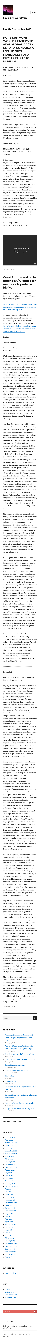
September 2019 (11, 1186)
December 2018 (11, 1203)
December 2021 (11, 1151)
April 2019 (9, 1194)
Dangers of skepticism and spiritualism (20, 1103)
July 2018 (8, 1216)
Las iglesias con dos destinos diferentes (20, 1060)
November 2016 (11, 1246)
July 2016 (8, 1257)
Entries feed (9, 1292)
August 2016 (10, 1254)
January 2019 (10, 1200)
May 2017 (8, 1235)
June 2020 (9, 1175)
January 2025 (10, 1137)
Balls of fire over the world (15, 1065)
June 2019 (9, 1192)
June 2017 (8, 1233)
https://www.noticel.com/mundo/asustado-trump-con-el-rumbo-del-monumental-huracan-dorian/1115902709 (20, 328)
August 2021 (9, 1156)
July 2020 (8, 1173)
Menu (34, 12)
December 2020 (11, 1164)
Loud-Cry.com (8, 1321)
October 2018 (10, 1208)
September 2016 (11, 1252)
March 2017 (9, 1238)
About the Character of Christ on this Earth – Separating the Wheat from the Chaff (20, 1037)
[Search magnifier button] (35, 1311)
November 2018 (11, 1205)
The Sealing (9, 1076)
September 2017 (11, 1224)
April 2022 (9, 1145)
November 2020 (11, 1167)
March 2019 (9, 1197)
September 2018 (11, 1211)
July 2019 (8, 1189)
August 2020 (10, 1170)
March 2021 (9, 1159)
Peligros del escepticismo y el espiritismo (21, 1109)
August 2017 (9, 1227)
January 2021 (10, 1162)
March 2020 (9, 1181)
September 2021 (11, 1154)
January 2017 (10, 1241)
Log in (7, 1289)
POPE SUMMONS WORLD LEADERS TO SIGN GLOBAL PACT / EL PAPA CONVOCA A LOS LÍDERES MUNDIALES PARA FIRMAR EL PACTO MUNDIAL (18, 49)
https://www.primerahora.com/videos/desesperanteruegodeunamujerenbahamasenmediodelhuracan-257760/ (20, 307)
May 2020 (9, 1178)
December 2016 (11, 1243)
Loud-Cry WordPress (15, 18)
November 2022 (11, 1143)
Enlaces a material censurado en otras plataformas (17, 1327)
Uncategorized (10, 1273)
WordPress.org (10, 1297)
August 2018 (9, 1214)
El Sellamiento (10, 1081)
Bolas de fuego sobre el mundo (17, 1070)
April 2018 (9, 1222)
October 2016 (10, 1249)
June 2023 (9, 1140)
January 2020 (10, 1184)
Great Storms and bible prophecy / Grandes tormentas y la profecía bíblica (20, 282)
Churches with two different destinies (19, 1054)
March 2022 (9, 1148)
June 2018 (9, 1219)
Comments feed (11, 1295)
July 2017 (8, 1230)
